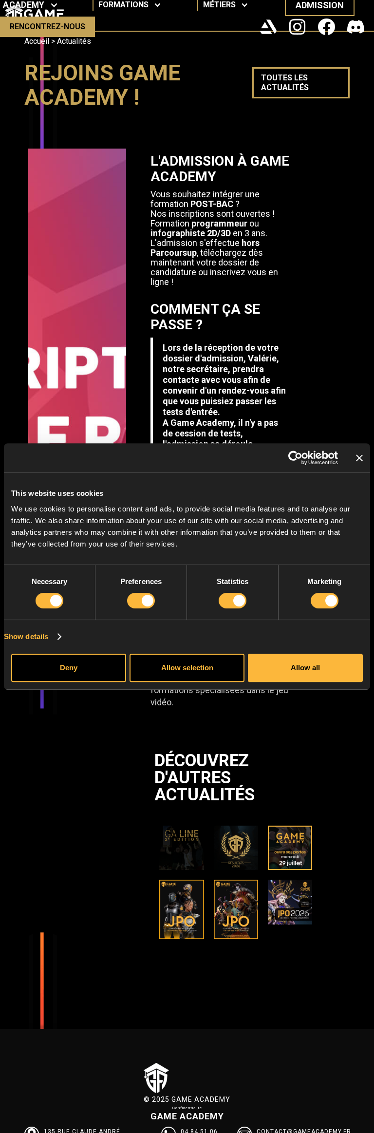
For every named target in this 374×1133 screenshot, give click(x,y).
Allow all (305, 667)
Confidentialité (187, 1108)
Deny (68, 667)
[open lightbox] (77, 404)
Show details (26, 636)
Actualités (74, 41)
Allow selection (187, 667)
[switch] (141, 600)
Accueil (36, 41)
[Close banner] (359, 457)
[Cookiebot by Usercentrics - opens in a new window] (295, 458)
